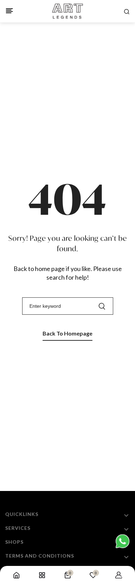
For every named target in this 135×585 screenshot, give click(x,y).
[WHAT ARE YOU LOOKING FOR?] (127, 11)
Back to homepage (67, 333)
